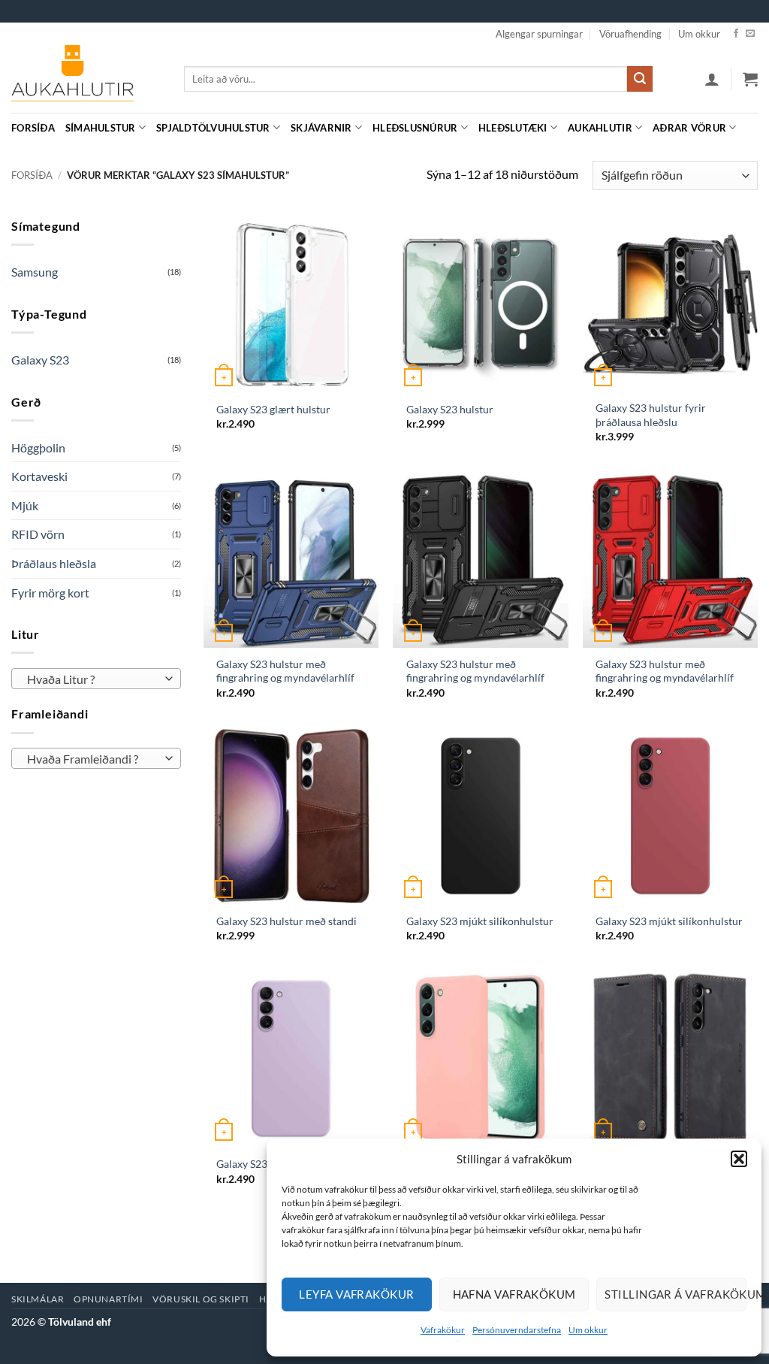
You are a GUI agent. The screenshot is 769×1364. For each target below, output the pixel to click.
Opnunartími (108, 1299)
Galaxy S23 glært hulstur (273, 409)
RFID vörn (38, 534)
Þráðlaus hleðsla (53, 563)
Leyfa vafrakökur (356, 1294)
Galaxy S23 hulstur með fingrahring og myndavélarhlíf (285, 671)
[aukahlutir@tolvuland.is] (750, 127)
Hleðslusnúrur (414, 128)
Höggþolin (38, 447)
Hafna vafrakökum (514, 1294)
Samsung (34, 272)
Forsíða (33, 128)
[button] (738, 1158)
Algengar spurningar (539, 34)
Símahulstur (100, 128)
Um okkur (588, 1329)
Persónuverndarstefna (516, 1329)
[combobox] (96, 678)
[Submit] (640, 79)
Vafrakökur (443, 1329)
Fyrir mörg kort (50, 592)
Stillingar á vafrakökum (675, 1294)
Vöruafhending (630, 34)
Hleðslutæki (512, 128)
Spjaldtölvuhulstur (213, 128)
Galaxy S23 (40, 359)
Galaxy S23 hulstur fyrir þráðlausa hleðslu (651, 414)
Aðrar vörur (689, 128)
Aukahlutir (600, 128)
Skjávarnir (321, 128)
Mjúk (24, 505)
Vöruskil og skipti (200, 1299)
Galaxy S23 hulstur (449, 409)
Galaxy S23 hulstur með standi (286, 921)
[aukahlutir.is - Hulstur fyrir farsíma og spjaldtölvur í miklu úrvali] (86, 79)
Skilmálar (38, 1299)
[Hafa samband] (750, 34)
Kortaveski (39, 476)
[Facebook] (735, 34)
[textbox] (92, 679)
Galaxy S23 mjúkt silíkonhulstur (479, 921)
